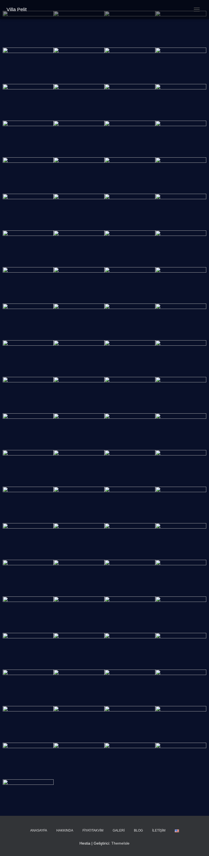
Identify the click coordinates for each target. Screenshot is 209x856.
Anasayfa (38, 830)
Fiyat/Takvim (92, 830)
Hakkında (64, 830)
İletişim (158, 830)
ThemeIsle (120, 843)
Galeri (119, 830)
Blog (138, 830)
